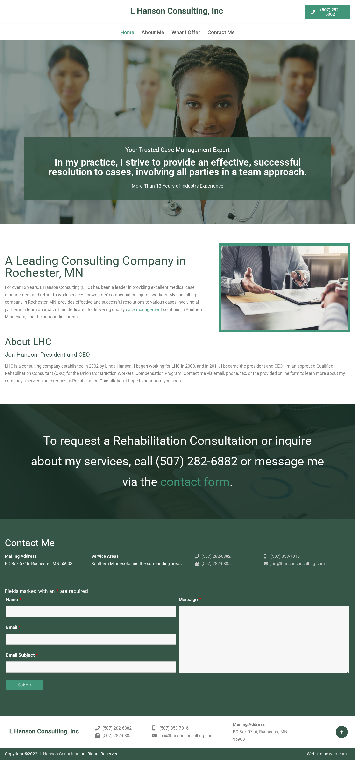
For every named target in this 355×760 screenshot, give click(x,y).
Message (190, 599)
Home (127, 32)
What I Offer (185, 32)
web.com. (338, 753)
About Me (153, 32)
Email (13, 627)
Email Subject (22, 655)
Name (13, 599)
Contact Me (221, 32)
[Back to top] (342, 732)
